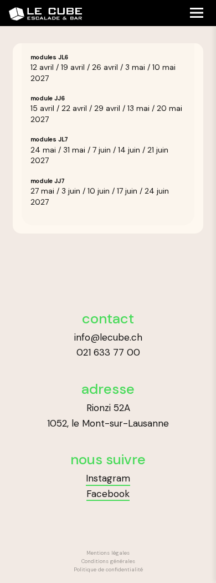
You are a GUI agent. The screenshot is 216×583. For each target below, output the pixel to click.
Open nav (196, 12)
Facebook (108, 494)
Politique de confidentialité (108, 569)
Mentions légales (108, 553)
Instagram (108, 478)
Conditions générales (108, 561)
